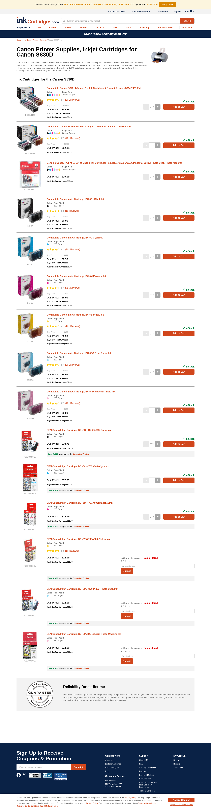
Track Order (162, 11)
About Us (109, 760)
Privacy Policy (145, 779)
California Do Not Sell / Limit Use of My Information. (37, 806)
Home (19, 40)
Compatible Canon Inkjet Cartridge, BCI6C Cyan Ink (75, 237)
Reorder (176, 764)
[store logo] (38, 21)
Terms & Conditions (147, 791)
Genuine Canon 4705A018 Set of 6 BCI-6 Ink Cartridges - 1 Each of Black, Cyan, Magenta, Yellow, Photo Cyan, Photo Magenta (114, 163)
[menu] (105, 27)
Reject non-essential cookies (181, 805)
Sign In (177, 11)
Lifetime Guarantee (113, 764)
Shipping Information (147, 768)
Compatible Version (81, 454)
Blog (107, 771)
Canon (36, 40)
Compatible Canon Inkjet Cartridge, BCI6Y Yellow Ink (75, 315)
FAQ (141, 764)
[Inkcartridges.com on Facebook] (19, 776)
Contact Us (144, 760)
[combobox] (127, 21)
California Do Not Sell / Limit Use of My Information (148, 784)
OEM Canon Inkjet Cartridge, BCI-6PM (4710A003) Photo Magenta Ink (84, 634)
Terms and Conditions (147, 803)
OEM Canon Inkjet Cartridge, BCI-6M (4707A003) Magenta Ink (80, 503)
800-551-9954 (119, 11)
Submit (127, 571)
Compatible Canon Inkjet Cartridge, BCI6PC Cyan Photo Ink (79, 353)
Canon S (43, 40)
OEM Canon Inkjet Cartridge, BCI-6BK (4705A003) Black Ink (79, 430)
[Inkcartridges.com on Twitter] (24, 776)
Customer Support (141, 11)
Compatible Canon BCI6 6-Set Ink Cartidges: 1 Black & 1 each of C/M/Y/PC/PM (89, 126)
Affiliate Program (112, 768)
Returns (142, 771)
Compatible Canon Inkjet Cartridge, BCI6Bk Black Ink (75, 199)
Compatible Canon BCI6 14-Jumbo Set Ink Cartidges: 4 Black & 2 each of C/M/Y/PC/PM (94, 88)
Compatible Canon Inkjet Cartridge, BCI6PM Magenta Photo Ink (81, 391)
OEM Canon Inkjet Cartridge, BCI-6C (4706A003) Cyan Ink (78, 466)
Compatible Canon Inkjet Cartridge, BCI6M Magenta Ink (76, 276)
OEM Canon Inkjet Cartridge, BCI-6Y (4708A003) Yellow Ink (78, 539)
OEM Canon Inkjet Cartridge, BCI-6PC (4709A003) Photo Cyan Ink (82, 589)
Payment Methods (146, 775)
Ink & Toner (27, 40)
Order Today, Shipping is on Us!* (105, 33)
